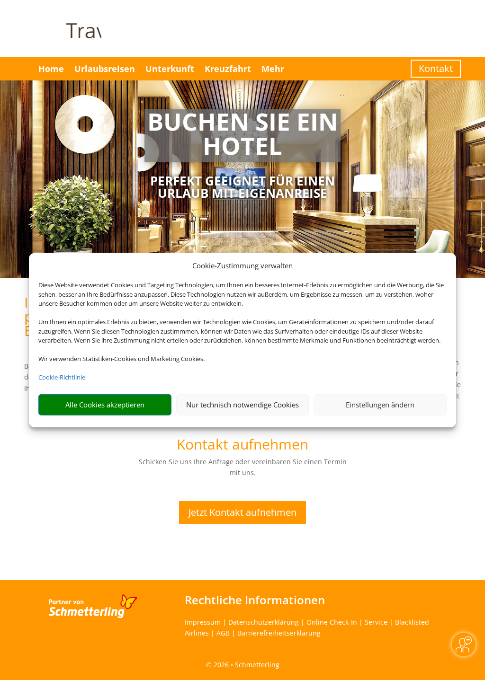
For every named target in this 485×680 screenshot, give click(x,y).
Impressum (203, 622)
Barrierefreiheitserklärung (279, 632)
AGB (223, 632)
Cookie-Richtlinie (61, 377)
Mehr (272, 68)
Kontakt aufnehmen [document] (242, 445)
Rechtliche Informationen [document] (255, 600)
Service (376, 622)
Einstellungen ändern (380, 404)
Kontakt (436, 68)
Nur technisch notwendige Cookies (242, 404)
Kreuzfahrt (228, 68)
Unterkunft (169, 68)
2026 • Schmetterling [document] (245, 664)
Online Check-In (331, 622)
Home (51, 68)
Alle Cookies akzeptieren (104, 404)
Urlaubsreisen (104, 68)
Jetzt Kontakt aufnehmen (242, 512)
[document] (242, 135)
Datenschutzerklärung (263, 622)
